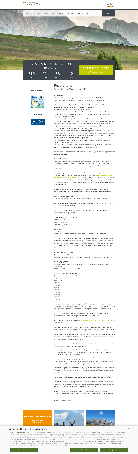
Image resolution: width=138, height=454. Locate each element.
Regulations (48, 13)
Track (108, 13)
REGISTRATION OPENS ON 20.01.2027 (96, 69)
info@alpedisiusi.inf (100, 320)
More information (23, 450)
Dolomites (91, 13)
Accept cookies (114, 450)
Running (60, 13)
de (23, 7)
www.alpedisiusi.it (87, 320)
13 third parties (21, 432)
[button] (128, 428)
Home (55, 79)
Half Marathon (32, 13)
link (58, 372)
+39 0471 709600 (38, 420)
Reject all (84, 450)
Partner (80, 13)
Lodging (70, 13)
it (26, 7)
